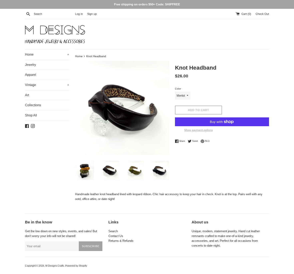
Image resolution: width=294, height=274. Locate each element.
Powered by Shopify (76, 265)
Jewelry (30, 64)
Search (113, 231)
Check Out (262, 13)
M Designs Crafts (54, 265)
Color (178, 88)
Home (47, 54)
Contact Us (115, 236)
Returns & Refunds (120, 240)
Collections (33, 105)
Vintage (47, 85)
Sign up (92, 13)
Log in (79, 13)
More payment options (198, 130)
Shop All (31, 115)
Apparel (30, 74)
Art (27, 95)
